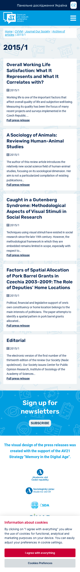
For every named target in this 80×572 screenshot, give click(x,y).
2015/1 (14, 90)
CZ (73, 5)
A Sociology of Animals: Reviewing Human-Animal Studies (35, 140)
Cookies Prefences (40, 563)
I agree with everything (40, 552)
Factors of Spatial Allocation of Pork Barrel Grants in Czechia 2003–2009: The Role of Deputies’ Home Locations (40, 278)
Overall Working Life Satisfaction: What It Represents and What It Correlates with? (33, 73)
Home (9, 31)
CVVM (19, 31)
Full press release (18, 120)
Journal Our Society (37, 31)
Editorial (16, 340)
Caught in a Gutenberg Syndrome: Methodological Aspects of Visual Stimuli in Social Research (36, 208)
